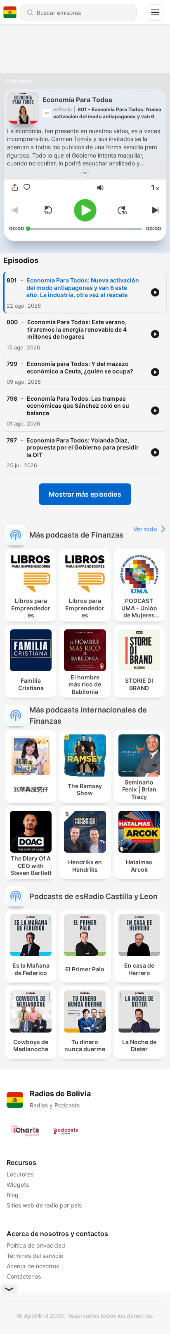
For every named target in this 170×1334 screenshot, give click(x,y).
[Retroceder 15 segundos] (47, 210)
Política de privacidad (36, 1245)
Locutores (20, 1174)
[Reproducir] (85, 210)
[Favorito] (27, 188)
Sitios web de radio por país (44, 1205)
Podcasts (18, 80)
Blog (13, 1194)
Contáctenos (24, 1276)
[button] (100, 187)
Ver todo (145, 529)
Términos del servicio (35, 1255)
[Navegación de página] (155, 12)
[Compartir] (15, 188)
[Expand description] (85, 173)
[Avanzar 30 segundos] (122, 210)
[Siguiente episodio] (154, 210)
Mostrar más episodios (85, 494)
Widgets (18, 1184)
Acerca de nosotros (33, 1265)
